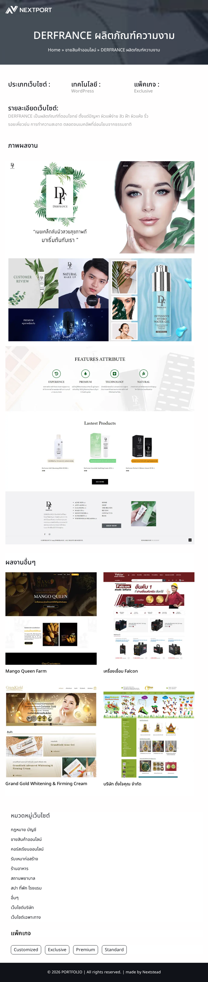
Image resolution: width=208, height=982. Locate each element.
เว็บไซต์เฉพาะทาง (26, 917)
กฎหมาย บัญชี (23, 829)
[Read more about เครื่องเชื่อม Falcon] (149, 618)
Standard (114, 950)
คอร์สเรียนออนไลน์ (27, 849)
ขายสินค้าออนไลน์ (26, 839)
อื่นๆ (15, 898)
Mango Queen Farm (26, 671)
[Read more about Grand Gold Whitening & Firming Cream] (51, 731)
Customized (26, 950)
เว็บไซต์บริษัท (22, 907)
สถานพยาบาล (23, 878)
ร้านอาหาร (19, 868)
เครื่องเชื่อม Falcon (120, 671)
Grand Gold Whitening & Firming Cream (46, 784)
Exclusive (57, 950)
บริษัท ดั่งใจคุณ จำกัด (122, 784)
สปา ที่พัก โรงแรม (26, 888)
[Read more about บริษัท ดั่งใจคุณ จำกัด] (149, 731)
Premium (85, 950)
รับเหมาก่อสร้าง (24, 859)
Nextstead (151, 972)
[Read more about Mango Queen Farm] (51, 618)
